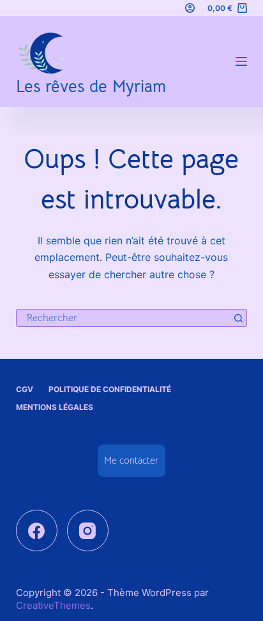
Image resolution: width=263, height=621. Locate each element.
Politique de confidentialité (110, 389)
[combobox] (123, 318)
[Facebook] (36, 530)
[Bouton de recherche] (238, 318)
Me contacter (131, 460)
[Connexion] (190, 8)
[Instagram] (88, 530)
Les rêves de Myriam (91, 86)
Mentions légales (54, 407)
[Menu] (241, 61)
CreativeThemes (53, 605)
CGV (24, 389)
